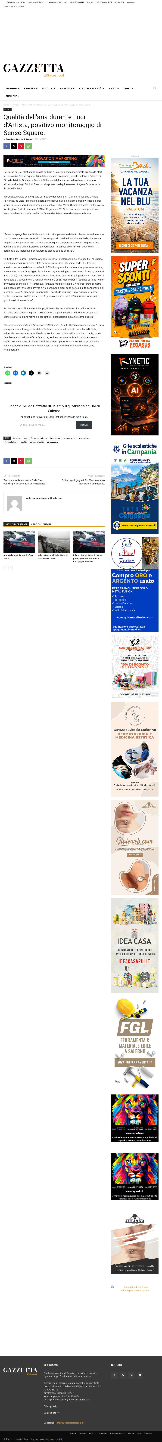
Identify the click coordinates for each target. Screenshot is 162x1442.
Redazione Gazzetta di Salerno (19, 139)
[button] (155, 88)
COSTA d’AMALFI (77, 2)
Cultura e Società (90, 88)
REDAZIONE (119, 2)
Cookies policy (51, 1412)
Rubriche (11, 96)
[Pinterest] (21, 146)
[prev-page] (5, 568)
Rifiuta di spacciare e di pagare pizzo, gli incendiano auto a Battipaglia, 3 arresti (88, 558)
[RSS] (123, 1375)
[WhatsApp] (28, 146)
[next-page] (10, 568)
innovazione (18, 1439)
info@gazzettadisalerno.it (69, 1422)
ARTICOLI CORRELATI (16, 524)
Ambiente (17, 438)
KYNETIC (90, 2)
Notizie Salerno (11, 442)
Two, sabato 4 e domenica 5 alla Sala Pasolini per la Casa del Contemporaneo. (24, 482)
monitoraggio (69, 438)
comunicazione (31, 1439)
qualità (24, 442)
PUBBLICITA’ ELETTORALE (13, 6)
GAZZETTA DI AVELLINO (57, 2)
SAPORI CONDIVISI (104, 2)
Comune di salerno (39, 438)
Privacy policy (51, 1406)
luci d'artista (55, 438)
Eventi (112, 88)
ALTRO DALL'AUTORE (41, 524)
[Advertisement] (81, 31)
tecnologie (44, 1439)
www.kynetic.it (56, 1439)
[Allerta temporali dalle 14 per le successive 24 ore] (54, 542)
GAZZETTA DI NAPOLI (36, 2)
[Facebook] (6, 146)
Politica (47, 88)
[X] (14, 146)
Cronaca (29, 88)
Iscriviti (84, 424)
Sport (127, 88)
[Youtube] (140, 1375)
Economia (66, 88)
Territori (11, 88)
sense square (52, 442)
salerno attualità (37, 442)
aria (25, 438)
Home (6, 104)
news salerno (84, 438)
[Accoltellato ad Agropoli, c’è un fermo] (19, 542)
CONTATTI (131, 2)
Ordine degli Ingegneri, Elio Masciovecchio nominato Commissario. (83, 482)
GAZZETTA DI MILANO (16, 2)
